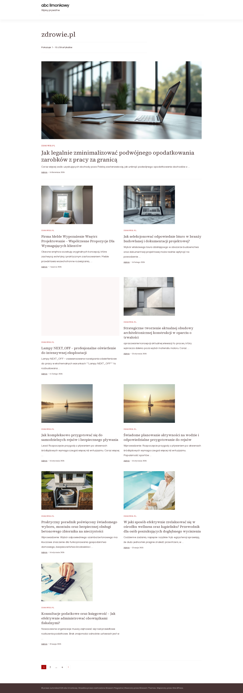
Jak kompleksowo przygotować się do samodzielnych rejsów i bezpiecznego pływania (79, 437)
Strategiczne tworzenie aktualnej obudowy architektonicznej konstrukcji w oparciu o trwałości (158, 333)
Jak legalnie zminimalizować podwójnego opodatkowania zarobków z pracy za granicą (117, 156)
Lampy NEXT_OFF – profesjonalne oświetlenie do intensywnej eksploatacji (78, 350)
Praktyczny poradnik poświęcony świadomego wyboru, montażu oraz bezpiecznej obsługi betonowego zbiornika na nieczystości (79, 527)
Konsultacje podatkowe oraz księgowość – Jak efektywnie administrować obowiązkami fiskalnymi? (78, 618)
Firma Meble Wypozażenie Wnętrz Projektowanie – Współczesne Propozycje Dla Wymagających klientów (77, 241)
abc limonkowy (55, 5)
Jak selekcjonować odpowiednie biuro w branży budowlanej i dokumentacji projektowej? (162, 238)
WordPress (178, 688)
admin (44, 172)
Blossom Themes (148, 688)
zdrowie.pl (48, 145)
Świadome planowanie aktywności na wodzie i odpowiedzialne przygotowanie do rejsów (161, 437)
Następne (68, 667)
